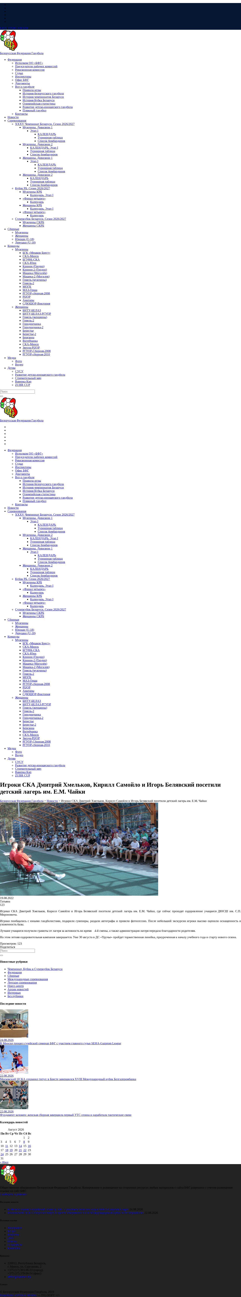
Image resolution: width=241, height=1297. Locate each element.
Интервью (14, 992)
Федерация (15, 972)
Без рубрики (15, 996)
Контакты (14, 1248)
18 (6, 1150)
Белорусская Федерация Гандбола (21, 53)
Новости (13, 1234)
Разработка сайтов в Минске (18, 1295)
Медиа (12, 1231)
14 (20, 1146)
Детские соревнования (22, 982)
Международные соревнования (28, 979)
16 (29, 1146)
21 (20, 1150)
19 (11, 1150)
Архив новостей (18, 989)
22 (24, 1150)
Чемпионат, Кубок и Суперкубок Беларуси (35, 969)
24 (2, 1154)
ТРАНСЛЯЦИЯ (14, 28)
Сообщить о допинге (13, 1194)
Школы (12, 1241)
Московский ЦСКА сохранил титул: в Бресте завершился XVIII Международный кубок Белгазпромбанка (76, 1212)
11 (6, 1146)
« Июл (4, 1162)
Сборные (13, 975)
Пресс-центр (16, 986)
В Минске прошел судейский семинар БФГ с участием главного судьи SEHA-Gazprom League (68, 1209)
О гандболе (15, 1244)
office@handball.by (19, 1276)
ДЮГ (11, 1238)
